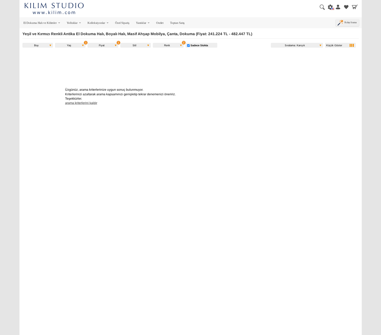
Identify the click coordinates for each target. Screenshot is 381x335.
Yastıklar (143, 23)
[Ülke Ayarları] (329, 7)
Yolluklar (74, 23)
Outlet (160, 22)
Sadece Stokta (199, 45)
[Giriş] (338, 7)
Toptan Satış (177, 22)
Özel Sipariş (122, 22)
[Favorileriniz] (346, 7)
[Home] (54, 9)
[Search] (321, 7)
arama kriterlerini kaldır (81, 103)
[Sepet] (355, 7)
